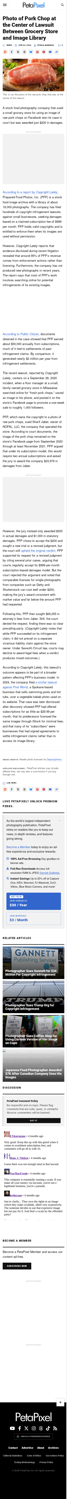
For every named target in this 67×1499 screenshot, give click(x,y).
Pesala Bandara (45, 45)
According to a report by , (30, 192)
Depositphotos (54, 759)
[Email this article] (50, 51)
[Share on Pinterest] (43, 51)
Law (9, 783)
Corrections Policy (55, 1455)
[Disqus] (33, 1175)
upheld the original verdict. (38, 550)
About (40, 1447)
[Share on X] (18, 51)
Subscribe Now (17, 1266)
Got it (33, 1120)
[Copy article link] (56, 51)
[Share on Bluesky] (30, 51)
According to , (21, 334)
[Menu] (5, 5)
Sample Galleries (49, 873)
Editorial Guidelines (12, 1455)
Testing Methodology (24, 1462)
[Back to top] (60, 1402)
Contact (13, 1447)
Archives (53, 1447)
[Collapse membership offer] (59, 820)
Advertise (27, 1447)
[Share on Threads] (24, 51)
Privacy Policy (46, 1462)
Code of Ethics (34, 1455)
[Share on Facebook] (11, 51)
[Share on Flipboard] (37, 51)
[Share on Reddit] (5, 51)
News (9, 45)
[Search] (62, 5)
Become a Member (18, 847)
